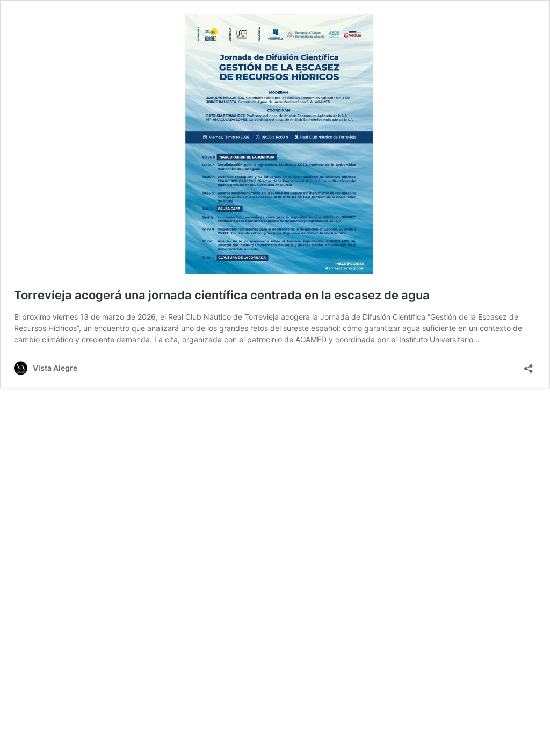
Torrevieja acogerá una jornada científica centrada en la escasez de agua (222, 295)
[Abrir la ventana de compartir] (528, 365)
